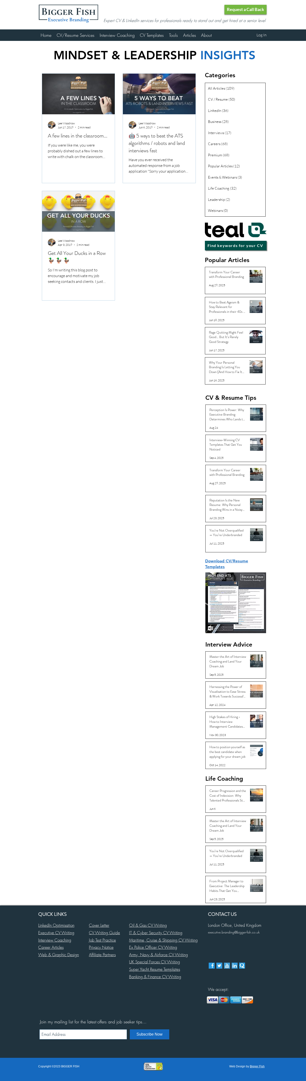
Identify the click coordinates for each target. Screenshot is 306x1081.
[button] (245, 9)
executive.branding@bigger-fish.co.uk (234, 932)
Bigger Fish (257, 1066)
